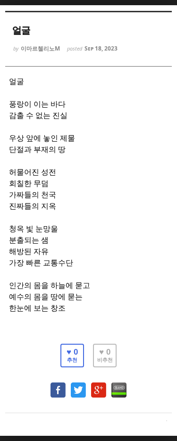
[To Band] (118, 386)
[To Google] (98, 386)
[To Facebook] (58, 386)
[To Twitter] (78, 386)
